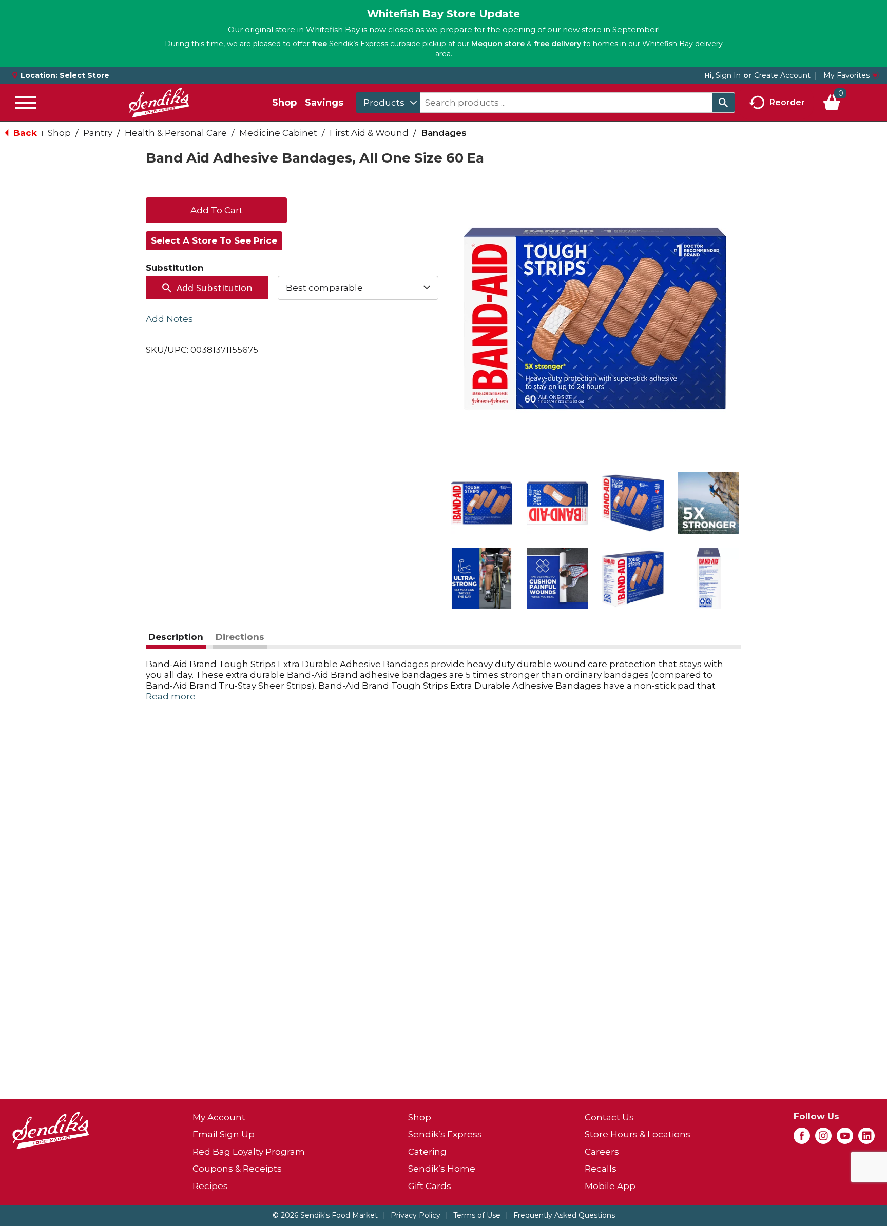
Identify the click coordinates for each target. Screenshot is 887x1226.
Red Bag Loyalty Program (248, 1152)
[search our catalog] (723, 102)
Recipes (210, 1186)
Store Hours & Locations (637, 1134)
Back (24, 133)
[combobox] (388, 102)
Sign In (728, 75)
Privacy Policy (415, 1215)
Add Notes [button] (169, 318)
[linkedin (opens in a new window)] (866, 1139)
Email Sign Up (223, 1134)
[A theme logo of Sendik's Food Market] (159, 102)
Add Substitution (214, 288)
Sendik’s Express (445, 1134)
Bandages (444, 133)
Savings (324, 102)
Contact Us (609, 1117)
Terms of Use (476, 1215)
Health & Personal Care (176, 133)
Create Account (782, 75)
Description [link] (175, 637)
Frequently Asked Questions (564, 1215)
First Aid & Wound (369, 133)
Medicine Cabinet (278, 133)
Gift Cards (429, 1186)
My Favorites (846, 75)
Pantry (97, 133)
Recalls (600, 1168)
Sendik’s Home (441, 1168)
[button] (481, 503)
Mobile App (610, 1186)
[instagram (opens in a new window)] (823, 1139)
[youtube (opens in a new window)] (845, 1139)
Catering (427, 1152)
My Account (218, 1117)
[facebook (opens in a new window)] (802, 1139)
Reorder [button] (787, 102)
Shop (284, 102)
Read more (171, 696)
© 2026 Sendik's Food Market (325, 1215)
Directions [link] (240, 637)
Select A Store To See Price (214, 240)
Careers (602, 1152)
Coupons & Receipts (237, 1168)
